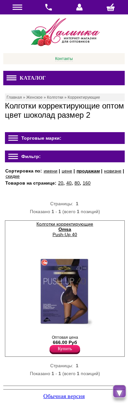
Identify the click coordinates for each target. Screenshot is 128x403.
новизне (112, 170)
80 (77, 183)
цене (67, 170)
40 (69, 183)
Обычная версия (64, 396)
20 (60, 183)
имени (50, 170)
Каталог (33, 78)
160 (87, 183)
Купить (65, 348)
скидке (13, 176)
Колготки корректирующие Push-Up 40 (64, 229)
